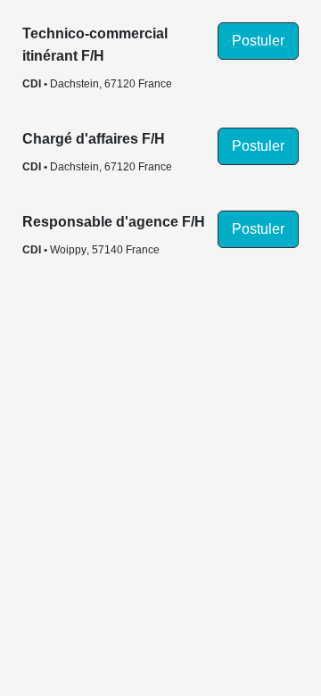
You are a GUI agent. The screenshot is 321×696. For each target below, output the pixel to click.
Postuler (258, 40)
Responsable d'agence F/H (113, 221)
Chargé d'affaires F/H (93, 138)
